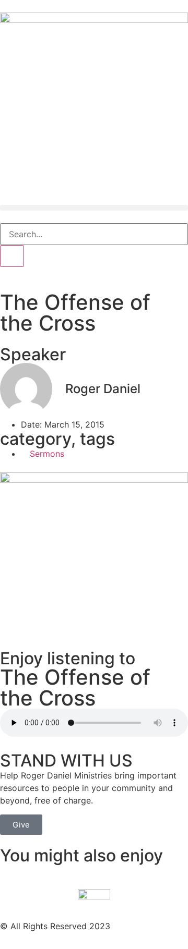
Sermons (47, 453)
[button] (94, 208)
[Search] (12, 256)
